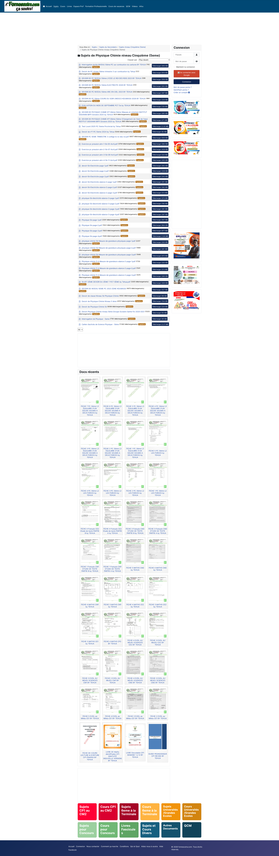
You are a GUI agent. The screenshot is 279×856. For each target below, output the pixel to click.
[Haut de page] (275, 852)
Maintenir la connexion (185, 67)
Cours (62, 6)
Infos (141, 6)
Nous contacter (93, 846)
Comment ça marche (109, 846)
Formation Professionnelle (96, 6)
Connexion (186, 82)
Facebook (72, 850)
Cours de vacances (116, 6)
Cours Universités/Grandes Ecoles (191, 811)
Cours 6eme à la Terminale (149, 810)
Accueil (49, 6)
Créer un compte (181, 92)
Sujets (56, 6)
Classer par (132, 60)
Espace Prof (79, 6)
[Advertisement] (139, 28)
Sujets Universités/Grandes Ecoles (170, 811)
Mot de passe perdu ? (183, 87)
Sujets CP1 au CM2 (84, 810)
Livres (69, 6)
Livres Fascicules (128, 829)
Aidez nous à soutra (149, 846)
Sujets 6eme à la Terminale (128, 810)
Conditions (124, 846)
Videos (135, 6)
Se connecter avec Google (187, 73)
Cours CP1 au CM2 (108, 808)
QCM (128, 6)
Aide (161, 846)
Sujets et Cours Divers (149, 829)
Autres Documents (170, 827)
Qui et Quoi (135, 846)
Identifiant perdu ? (181, 90)
